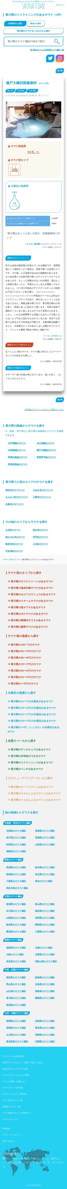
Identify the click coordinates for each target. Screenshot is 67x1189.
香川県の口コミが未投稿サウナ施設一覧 (47, 50)
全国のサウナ (14, 559)
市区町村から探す (15, 23)
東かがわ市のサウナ (15, 537)
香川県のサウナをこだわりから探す (33, 31)
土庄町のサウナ (13, 530)
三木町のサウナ (40, 544)
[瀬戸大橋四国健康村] (33, 136)
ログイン (60, 5)
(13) (15, 490)
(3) (16, 497)
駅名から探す (36, 23)
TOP (5, 559)
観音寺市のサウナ (14, 544)
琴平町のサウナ (40, 537)
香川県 (10, 91)
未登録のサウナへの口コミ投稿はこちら (44, 410)
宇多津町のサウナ (14, 551)
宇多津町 (21, 91)
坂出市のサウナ (40, 530)
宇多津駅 (32, 91)
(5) (43, 490)
